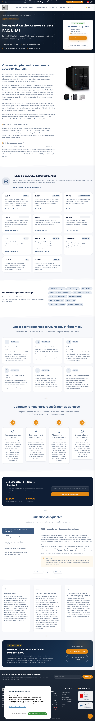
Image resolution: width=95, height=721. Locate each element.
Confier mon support (76, 1)
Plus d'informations (10, 209)
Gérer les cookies (67, 707)
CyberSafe (19, 119)
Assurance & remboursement (67, 698)
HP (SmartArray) (72, 289)
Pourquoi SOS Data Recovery (67, 703)
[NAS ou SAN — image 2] (74, 97)
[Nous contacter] (90, 716)
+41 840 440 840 (77, 646)
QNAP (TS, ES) (86, 289)
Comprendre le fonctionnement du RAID (26, 187)
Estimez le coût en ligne (78, 45)
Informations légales (66, 693)
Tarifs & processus (41, 7)
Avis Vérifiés (38, 119)
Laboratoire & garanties (57, 7)
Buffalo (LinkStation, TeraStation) (59, 293)
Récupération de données (24, 7)
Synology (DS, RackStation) (81, 293)
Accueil (4, 15)
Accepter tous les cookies (37, 714)
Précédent (39, 572)
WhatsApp (40, 2)
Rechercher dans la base (70, 494)
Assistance (70, 7)
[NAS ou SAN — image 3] (81, 97)
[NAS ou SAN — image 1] (66, 97)
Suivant (57, 572)
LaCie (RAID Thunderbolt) (56, 296)
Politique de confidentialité (17, 707)
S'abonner (88, 676)
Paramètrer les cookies (18, 714)
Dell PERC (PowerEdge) (56, 289)
